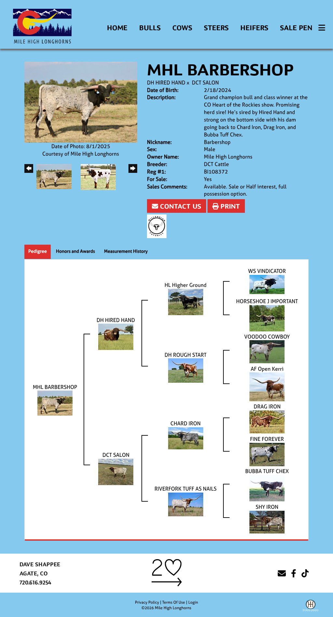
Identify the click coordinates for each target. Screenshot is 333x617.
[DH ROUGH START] (185, 370)
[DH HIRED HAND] (115, 336)
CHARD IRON (185, 423)
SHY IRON (267, 506)
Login (193, 602)
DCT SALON (205, 82)
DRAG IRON (267, 406)
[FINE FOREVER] (267, 453)
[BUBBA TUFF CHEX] (267, 487)
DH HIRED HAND (166, 82)
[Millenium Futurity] (158, 225)
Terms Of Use (173, 602)
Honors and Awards (75, 251)
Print (229, 206)
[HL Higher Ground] (185, 301)
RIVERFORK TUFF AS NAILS (185, 488)
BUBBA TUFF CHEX (267, 471)
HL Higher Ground (185, 285)
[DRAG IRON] (267, 421)
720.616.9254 (35, 582)
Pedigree (37, 251)
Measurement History (126, 251)
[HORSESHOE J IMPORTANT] (267, 317)
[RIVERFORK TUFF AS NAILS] (185, 504)
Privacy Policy (147, 602)
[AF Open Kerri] (267, 386)
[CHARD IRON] (185, 437)
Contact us (179, 206)
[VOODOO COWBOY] (267, 351)
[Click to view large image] (80, 101)
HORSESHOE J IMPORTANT (267, 301)
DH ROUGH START (185, 354)
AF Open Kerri (267, 368)
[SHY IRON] (267, 521)
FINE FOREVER (267, 439)
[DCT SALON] (115, 471)
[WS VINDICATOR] (267, 283)
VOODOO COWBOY (267, 336)
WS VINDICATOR (267, 271)
